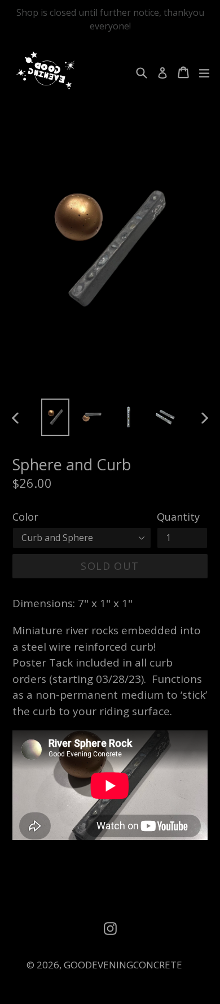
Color (25, 516)
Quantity (178, 516)
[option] (55, 417)
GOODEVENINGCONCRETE (123, 964)
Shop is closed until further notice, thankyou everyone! (110, 19)
